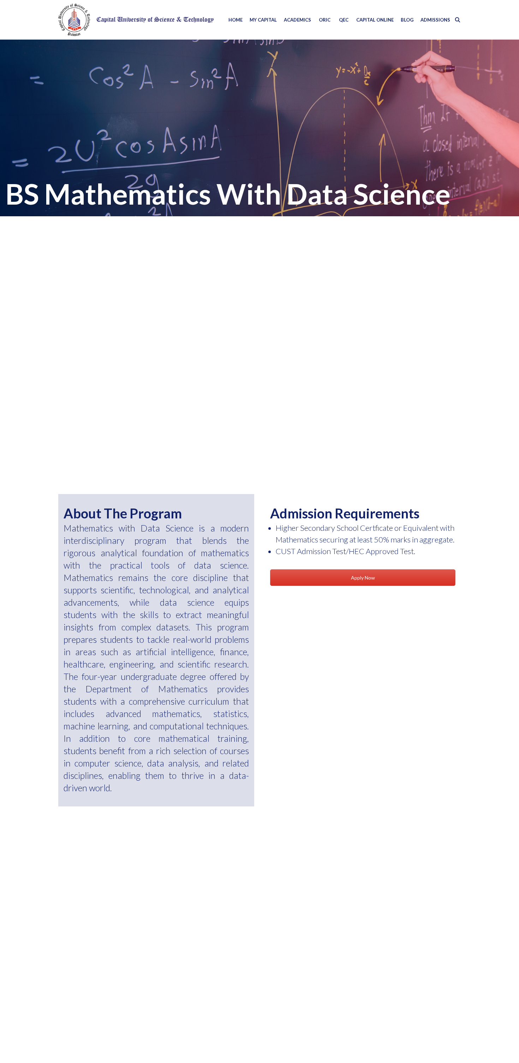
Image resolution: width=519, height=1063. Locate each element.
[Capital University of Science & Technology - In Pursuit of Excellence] (136, 20)
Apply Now (363, 578)
